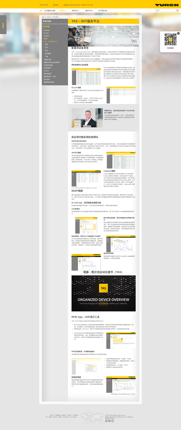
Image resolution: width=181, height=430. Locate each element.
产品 (46, 47)
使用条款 (50, 417)
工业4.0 (46, 71)
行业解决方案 (50, 11)
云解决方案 (47, 59)
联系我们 (60, 417)
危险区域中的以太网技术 (52, 62)
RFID (45, 39)
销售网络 (55, 5)
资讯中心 (75, 11)
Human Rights (74, 417)
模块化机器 (47, 73)
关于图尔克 (102, 11)
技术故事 (48, 53)
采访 (46, 50)
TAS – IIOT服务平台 (50, 41)
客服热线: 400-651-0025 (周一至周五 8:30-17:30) (115, 417)
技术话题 (55, 17)
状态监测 (47, 79)
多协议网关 (47, 68)
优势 (46, 44)
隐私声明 (55, 417)
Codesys (47, 30)
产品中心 (63, 11)
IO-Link (46, 33)
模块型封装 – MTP (50, 76)
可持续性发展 (48, 65)
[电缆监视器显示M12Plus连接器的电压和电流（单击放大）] (121, 383)
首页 (43, 17)
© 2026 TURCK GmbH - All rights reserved (115, 415)
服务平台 (89, 11)
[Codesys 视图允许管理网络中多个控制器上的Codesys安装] (86, 177)
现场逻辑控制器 (49, 82)
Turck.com (43, 5)
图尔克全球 (130, 417)
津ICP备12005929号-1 (110, 418)
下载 (46, 56)
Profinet (46, 36)
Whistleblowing (66, 417)
